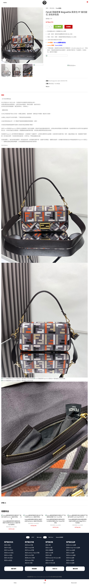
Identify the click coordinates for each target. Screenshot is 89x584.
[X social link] (53, 86)
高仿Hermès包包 (8, 552)
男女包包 (52, 8)
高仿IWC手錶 (28, 563)
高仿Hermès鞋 (49, 560)
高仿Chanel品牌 (70, 550)
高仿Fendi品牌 (70, 560)
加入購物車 (58, 26)
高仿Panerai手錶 (29, 550)
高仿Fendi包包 (8, 560)
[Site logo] (44, 2)
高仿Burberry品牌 (71, 545)
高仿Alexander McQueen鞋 (53, 557)
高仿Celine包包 (8, 557)
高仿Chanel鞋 (49, 552)
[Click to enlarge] (4, 60)
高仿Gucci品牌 (70, 552)
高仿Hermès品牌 (70, 555)
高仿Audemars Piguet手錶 (32, 552)
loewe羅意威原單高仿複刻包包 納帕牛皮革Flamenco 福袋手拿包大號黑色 (11, 522)
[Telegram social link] (59, 86)
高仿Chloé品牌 (70, 563)
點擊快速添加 (60, 42)
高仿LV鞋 (48, 545)
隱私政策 (75, 568)
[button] (19, 516)
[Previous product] (83, 8)
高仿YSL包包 (7, 547)
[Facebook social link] (51, 86)
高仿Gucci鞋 (49, 547)
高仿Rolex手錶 (29, 545)
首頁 (47, 8)
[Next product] (87, 8)
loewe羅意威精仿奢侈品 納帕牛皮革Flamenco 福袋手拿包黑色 (33, 520)
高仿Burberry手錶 (30, 557)
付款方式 (54, 568)
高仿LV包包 (7, 545)
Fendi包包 (58, 8)
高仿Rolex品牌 (70, 557)
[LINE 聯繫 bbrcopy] (28, 537)
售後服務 (34, 568)
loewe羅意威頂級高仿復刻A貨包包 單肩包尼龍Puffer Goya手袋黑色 (55, 521)
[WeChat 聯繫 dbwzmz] (45, 537)
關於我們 (13, 568)
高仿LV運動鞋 (49, 550)
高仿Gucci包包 (8, 555)
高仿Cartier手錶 (29, 555)
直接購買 (68, 26)
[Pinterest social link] (55, 86)
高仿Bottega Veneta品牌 (73, 547)
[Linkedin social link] (57, 86)
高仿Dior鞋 (48, 555)
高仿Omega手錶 (29, 547)
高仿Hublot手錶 (29, 560)
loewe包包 (14, 526)
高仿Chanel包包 (8, 550)
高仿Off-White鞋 (50, 563)
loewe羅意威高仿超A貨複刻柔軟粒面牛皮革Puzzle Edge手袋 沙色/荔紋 (77, 521)
